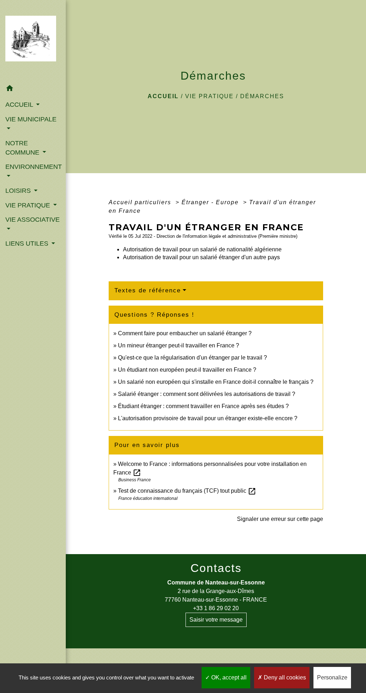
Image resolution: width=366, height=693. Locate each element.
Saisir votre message (216, 620)
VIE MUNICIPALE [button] (30, 119)
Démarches (262, 96)
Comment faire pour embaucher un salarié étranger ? (185, 333)
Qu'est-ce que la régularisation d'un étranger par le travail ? (192, 358)
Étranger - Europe (211, 202)
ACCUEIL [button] (20, 104)
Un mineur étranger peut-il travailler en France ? (178, 345)
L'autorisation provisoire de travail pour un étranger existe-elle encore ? (207, 418)
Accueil (163, 96)
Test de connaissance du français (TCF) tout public (187, 491)
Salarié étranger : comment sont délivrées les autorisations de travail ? (206, 394)
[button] (32, 89)
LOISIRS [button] (19, 190)
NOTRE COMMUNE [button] (23, 148)
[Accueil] (32, 40)
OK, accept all (228, 677)
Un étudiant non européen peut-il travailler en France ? (187, 370)
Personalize (332, 677)
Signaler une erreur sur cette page (280, 519)
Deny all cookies (284, 677)
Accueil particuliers (141, 202)
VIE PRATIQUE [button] (28, 205)
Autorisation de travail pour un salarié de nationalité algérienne (202, 249)
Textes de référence (147, 290)
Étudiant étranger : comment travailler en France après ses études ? (203, 406)
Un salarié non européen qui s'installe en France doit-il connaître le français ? (215, 382)
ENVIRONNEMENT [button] (32, 166)
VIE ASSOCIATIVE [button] (32, 219)
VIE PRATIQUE (209, 96)
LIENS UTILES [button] (27, 243)
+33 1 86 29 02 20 (216, 608)
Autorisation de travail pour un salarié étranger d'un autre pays (201, 257)
